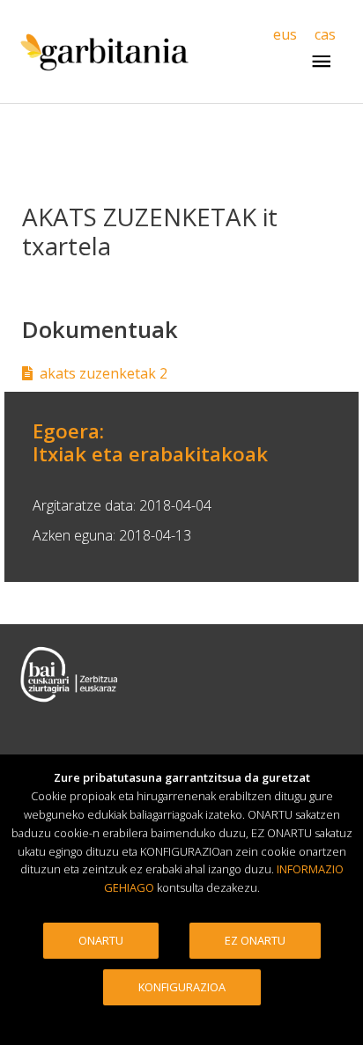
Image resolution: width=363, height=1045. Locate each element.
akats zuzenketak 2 (103, 373)
